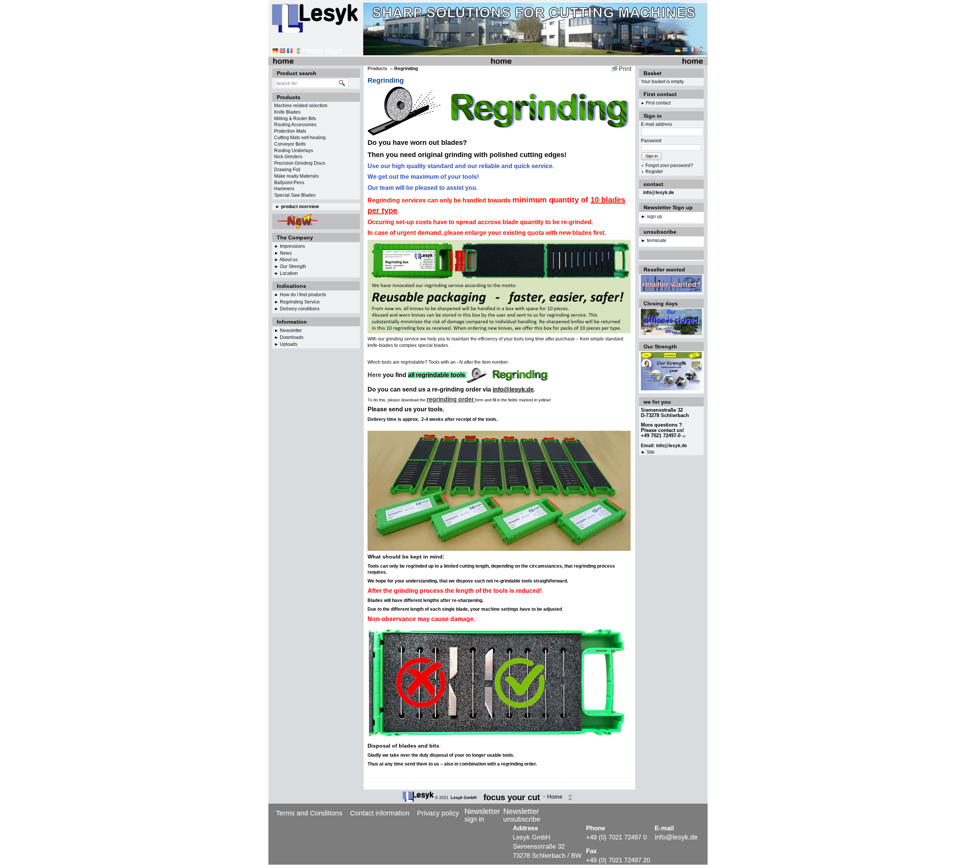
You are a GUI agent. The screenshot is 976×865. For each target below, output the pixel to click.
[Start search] (342, 83)
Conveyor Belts (290, 144)
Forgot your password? (669, 165)
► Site (648, 452)
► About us (286, 259)
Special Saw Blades (295, 195)
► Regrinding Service (297, 302)
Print (625, 69)
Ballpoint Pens (289, 182)
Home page (322, 51)
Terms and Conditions (309, 813)
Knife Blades (287, 112)
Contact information (379, 813)
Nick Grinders (288, 156)
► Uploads (285, 344)
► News (283, 253)
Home (554, 796)
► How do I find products (300, 294)
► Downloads (288, 337)
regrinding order (450, 399)
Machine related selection (300, 105)
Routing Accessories (295, 124)
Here (374, 375)
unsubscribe (521, 819)
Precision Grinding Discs (299, 163)
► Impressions (289, 246)
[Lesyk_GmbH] (418, 796)
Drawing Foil (287, 169)
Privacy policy (438, 813)
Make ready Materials (296, 176)
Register (654, 171)
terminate (656, 240)
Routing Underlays (293, 150)
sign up (654, 216)
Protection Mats (290, 131)
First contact (658, 103)
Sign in (651, 156)
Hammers (284, 188)
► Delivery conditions (296, 308)
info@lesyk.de (658, 192)
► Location (286, 273)
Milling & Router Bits (295, 118)
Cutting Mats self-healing (300, 137)
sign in (474, 819)
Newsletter (291, 330)
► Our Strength (290, 266)
